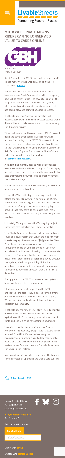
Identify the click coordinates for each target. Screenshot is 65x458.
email (20, 447)
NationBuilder (25, 454)
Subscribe (14, 431)
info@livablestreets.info (18, 414)
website (21, 85)
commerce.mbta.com (19, 158)
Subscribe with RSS (20, 378)
